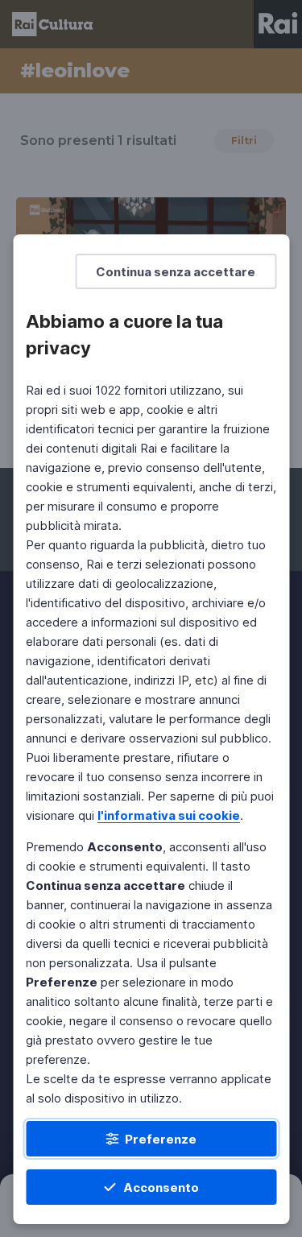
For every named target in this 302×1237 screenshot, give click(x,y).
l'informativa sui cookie (168, 815)
